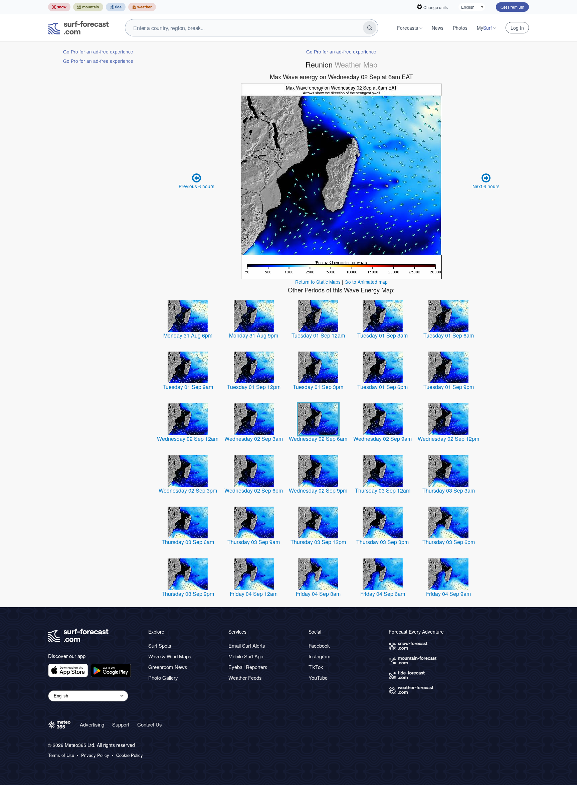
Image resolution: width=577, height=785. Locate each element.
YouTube (318, 677)
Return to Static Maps (318, 281)
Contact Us (149, 724)
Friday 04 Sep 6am (382, 594)
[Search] (369, 27)
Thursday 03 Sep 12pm (318, 542)
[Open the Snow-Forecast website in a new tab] (59, 7)
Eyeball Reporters (247, 666)
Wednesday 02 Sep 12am (187, 438)
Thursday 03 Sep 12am (382, 490)
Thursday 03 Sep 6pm (448, 542)
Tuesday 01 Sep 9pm (448, 387)
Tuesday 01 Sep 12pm (253, 387)
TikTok (316, 666)
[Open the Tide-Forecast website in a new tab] (116, 7)
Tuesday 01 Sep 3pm (318, 387)
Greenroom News (167, 666)
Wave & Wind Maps (169, 656)
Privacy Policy (95, 755)
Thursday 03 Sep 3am (448, 490)
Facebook (319, 645)
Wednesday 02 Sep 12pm (448, 438)
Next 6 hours (486, 186)
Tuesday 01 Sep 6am (448, 335)
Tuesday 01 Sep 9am (188, 387)
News (437, 27)
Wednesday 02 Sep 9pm (318, 490)
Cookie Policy (129, 755)
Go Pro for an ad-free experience (98, 51)
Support (120, 724)
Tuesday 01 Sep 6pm (382, 387)
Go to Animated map (366, 281)
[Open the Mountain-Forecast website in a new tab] (88, 7)
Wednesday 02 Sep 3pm (188, 490)
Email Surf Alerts (246, 645)
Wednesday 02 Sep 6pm (253, 490)
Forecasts (407, 27)
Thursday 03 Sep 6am (188, 542)
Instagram (320, 656)
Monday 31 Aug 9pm (253, 335)
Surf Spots (159, 645)
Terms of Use (61, 755)
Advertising (92, 724)
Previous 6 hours (196, 186)
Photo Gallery (163, 677)
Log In (517, 27)
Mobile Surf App (245, 656)
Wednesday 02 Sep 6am (318, 438)
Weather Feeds (245, 677)
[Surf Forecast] (78, 27)
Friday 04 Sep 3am (318, 594)
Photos (460, 27)
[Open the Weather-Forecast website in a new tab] (142, 7)
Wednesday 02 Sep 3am (253, 438)
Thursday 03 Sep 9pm (188, 594)
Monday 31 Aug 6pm (187, 335)
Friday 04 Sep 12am (253, 594)
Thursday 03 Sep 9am (253, 542)
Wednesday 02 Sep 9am (382, 438)
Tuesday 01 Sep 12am (318, 335)
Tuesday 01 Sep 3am (382, 335)
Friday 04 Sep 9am (448, 594)
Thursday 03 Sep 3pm (382, 542)
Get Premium (512, 7)
